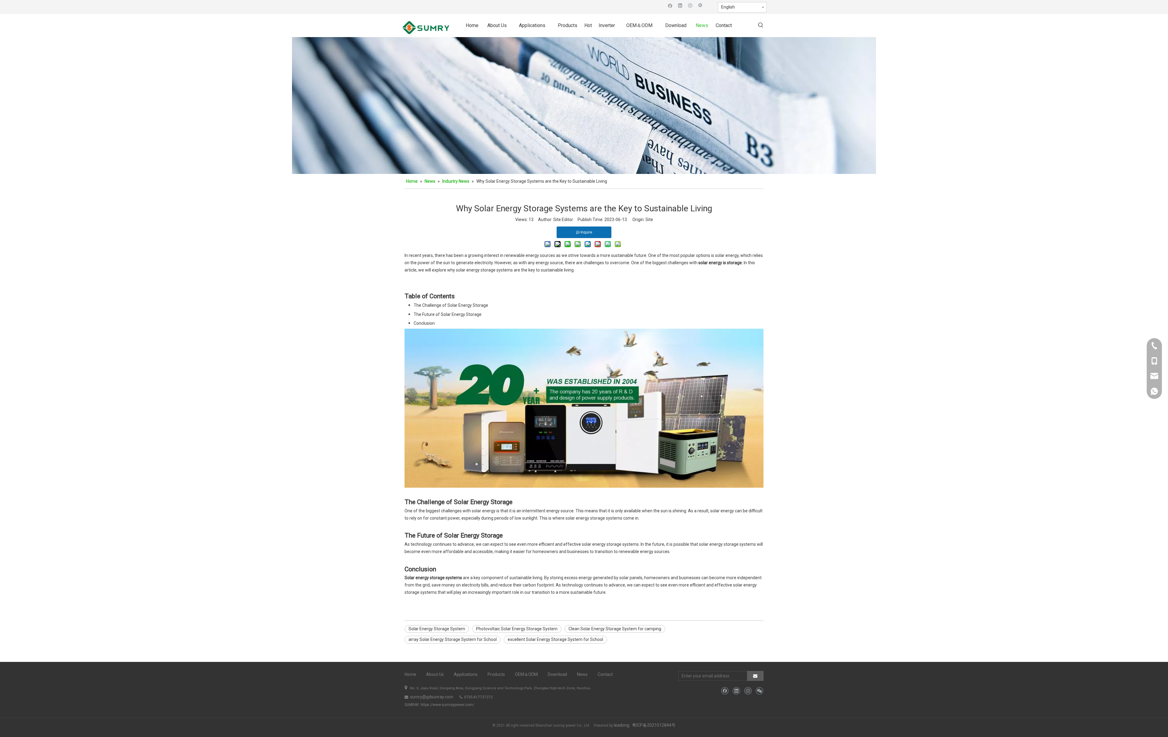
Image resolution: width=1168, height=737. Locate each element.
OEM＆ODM (526, 674)
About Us (435, 674)
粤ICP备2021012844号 (654, 725)
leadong (621, 725)
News (582, 674)
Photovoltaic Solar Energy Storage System (517, 628)
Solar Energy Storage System (436, 628)
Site (649, 219)
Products (496, 674)
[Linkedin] (680, 5)
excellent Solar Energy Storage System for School (555, 639)
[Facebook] (670, 5)
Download (557, 674)
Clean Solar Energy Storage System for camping (614, 628)
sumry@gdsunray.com (431, 696)
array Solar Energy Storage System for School (452, 639)
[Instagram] (690, 5)
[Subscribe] (755, 676)
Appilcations (466, 674)
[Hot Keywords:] (760, 25)
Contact (605, 674)
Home (410, 674)
